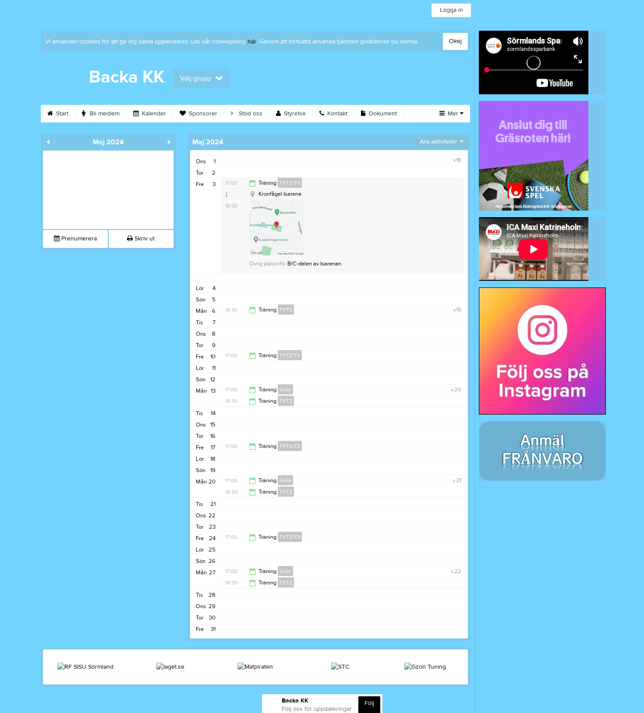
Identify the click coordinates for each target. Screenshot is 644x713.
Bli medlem (104, 114)
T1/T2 (286, 309)
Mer (453, 114)
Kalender (153, 114)
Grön (285, 389)
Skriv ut (144, 239)
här (252, 42)
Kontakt (336, 114)
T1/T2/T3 (290, 182)
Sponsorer (202, 114)
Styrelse (294, 114)
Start (61, 114)
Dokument (382, 114)
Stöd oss (249, 114)
